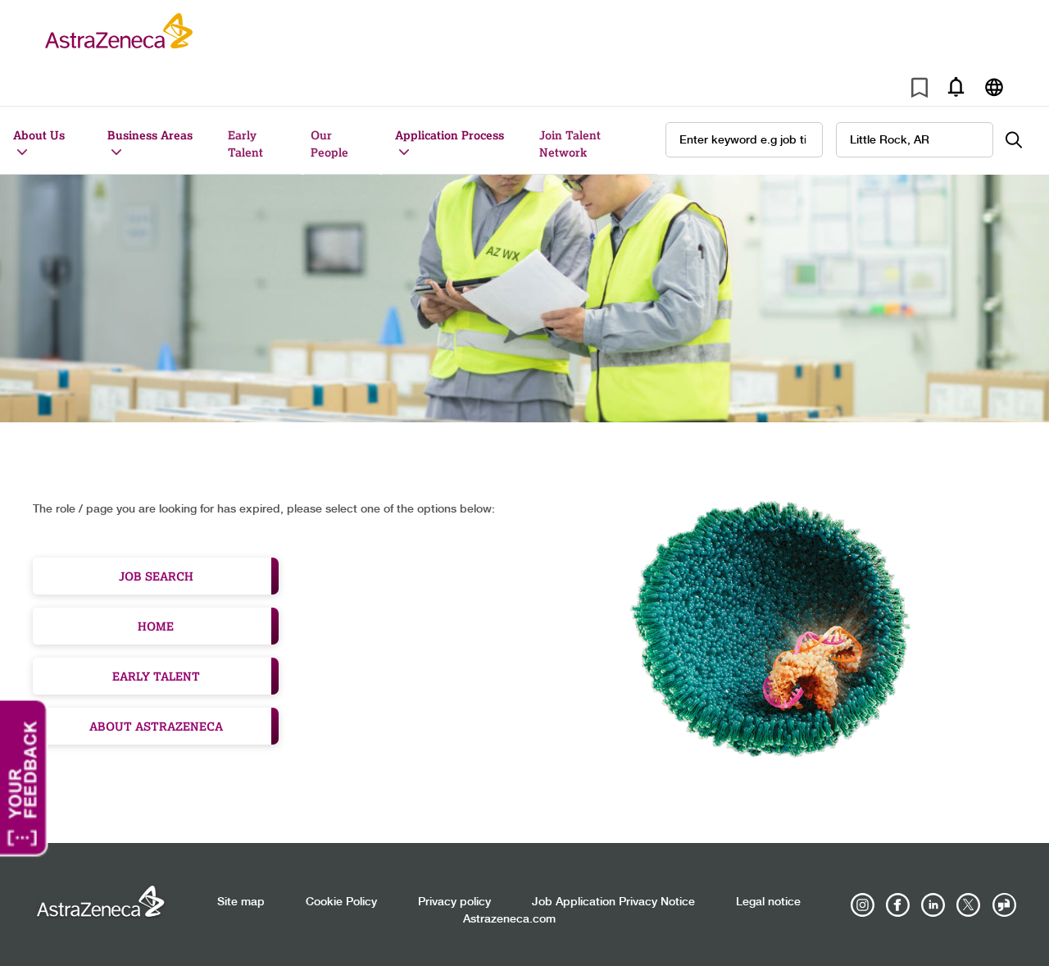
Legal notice (768, 902)
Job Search (156, 576)
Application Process (449, 135)
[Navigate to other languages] (993, 86)
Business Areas (150, 135)
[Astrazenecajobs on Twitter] (968, 905)
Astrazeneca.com (509, 919)
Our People (329, 143)
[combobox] (914, 139)
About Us (39, 135)
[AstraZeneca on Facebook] (898, 905)
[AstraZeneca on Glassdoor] (1004, 905)
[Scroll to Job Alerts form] (955, 86)
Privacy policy (454, 902)
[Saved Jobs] (919, 90)
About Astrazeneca (156, 726)
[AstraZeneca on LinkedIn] (933, 905)
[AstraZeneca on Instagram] (863, 905)
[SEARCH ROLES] (1023, 139)
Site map (241, 902)
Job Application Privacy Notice (613, 902)
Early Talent (245, 143)
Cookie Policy (341, 902)
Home (156, 626)
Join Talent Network (570, 143)
